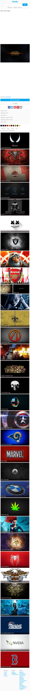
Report (5, 674)
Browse (9, 7)
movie (12, 128)
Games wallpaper (23, 680)
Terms (5, 672)
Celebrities (21, 679)
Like (16, 103)
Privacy (5, 673)
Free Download (16, 100)
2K (16, 128)
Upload (15, 7)
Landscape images (21, 682)
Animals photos (22, 674)
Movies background (21, 685)
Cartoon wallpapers (21, 677)
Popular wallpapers (14, 672)
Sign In (19, 7)
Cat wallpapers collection (22, 688)
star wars (3, 128)
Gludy (15, 1)
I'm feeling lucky (15, 674)
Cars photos (22, 675)
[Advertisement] (15, 28)
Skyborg (9, 97)
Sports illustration (23, 686)
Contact (5, 675)
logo (8, 128)
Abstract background (21, 672)
